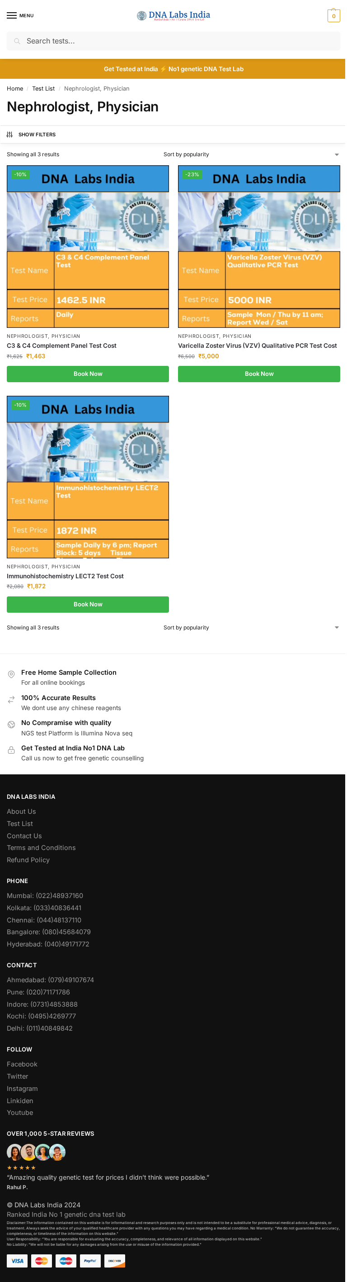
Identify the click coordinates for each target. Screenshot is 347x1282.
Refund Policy (28, 860)
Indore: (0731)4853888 (42, 1004)
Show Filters (37, 134)
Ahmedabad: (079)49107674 (50, 980)
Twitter (17, 1076)
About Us (21, 811)
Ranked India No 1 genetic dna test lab (66, 1214)
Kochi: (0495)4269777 (41, 1016)
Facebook (22, 1064)
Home (15, 88)
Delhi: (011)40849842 (40, 1028)
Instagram (22, 1089)
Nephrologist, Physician (43, 336)
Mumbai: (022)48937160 (45, 896)
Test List (43, 88)
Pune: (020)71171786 (38, 992)
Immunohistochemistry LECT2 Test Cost (65, 576)
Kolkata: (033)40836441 (44, 908)
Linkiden (20, 1101)
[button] (332, 16)
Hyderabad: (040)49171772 (48, 944)
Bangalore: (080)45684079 (49, 932)
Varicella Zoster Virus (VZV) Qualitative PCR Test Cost (257, 345)
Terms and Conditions (41, 848)
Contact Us (24, 836)
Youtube (20, 1113)
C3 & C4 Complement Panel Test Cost (62, 345)
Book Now (88, 373)
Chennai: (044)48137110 (44, 920)
